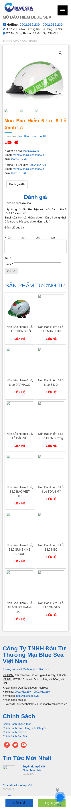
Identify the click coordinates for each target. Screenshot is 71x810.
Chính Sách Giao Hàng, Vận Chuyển (24, 728)
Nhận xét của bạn (35, 237)
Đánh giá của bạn (15, 227)
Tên (8, 258)
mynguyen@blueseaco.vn (28, 154)
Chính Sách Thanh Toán (17, 723)
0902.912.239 (30, 24)
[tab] (16, 184)
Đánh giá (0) (17, 184)
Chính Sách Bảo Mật (15, 736)
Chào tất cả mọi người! (17, 785)
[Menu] (63, 10)
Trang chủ (11, 40)
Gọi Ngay (52, 803)
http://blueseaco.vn (27, 695)
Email (9, 264)
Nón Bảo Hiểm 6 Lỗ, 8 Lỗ (33, 136)
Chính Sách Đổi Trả (14, 732)
